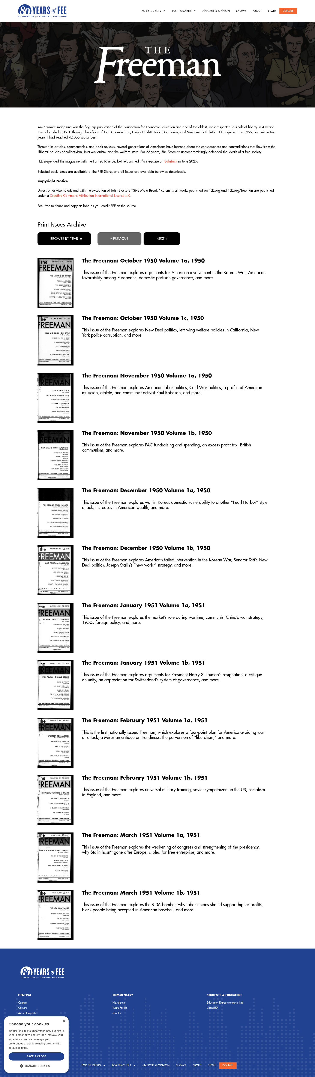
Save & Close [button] (36, 1056)
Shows (241, 10)
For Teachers (181, 10)
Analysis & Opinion (216, 10)
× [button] (63, 1021)
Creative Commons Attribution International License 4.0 (90, 195)
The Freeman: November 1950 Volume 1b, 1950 (147, 433)
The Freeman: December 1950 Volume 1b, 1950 (146, 548)
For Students (151, 10)
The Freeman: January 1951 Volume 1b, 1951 (143, 662)
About (257, 10)
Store (272, 10)
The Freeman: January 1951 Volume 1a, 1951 (143, 605)
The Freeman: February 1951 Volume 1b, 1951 (145, 777)
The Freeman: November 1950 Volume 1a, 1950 (147, 375)
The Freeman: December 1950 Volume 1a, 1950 (146, 490)
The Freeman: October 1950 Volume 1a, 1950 (143, 260)
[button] (36, 1065)
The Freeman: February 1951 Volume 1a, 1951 (145, 720)
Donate (288, 10)
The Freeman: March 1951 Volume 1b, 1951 (141, 892)
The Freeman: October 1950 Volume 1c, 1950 (143, 318)
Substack (170, 161)
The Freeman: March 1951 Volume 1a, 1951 (141, 835)
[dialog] (36, 1044)
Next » (161, 238)
